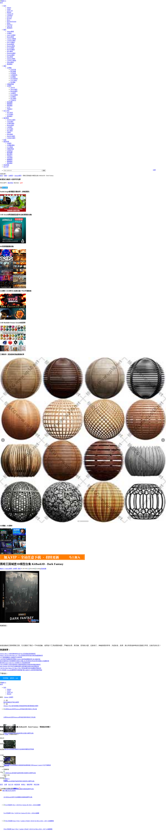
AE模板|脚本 (11, 145)
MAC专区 (6, 110)
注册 (154, 170)
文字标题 (13, 73)
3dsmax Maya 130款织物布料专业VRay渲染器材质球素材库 (18, 653)
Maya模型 (13, 98)
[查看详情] (83, 440)
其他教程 (9, 64)
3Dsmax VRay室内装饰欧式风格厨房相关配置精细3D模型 (20, 706)
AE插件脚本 (10, 123)
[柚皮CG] (3, 1)
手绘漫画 (9, 157)
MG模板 (12, 82)
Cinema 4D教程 (11, 38)
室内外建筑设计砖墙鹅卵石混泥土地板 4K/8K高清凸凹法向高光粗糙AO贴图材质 (24, 661)
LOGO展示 (13, 80)
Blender (9, 12)
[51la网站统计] (19, 788)
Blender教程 (10, 37)
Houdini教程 (10, 44)
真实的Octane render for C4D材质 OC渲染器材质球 (15, 662)
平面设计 (9, 109)
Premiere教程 (11, 55)
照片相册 (13, 71)
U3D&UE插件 (11, 138)
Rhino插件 (10, 134)
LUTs (8, 107)
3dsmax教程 (10, 31)
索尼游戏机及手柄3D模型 (11, 702)
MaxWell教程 (11, 49)
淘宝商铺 (6, 165)
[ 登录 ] (6, 734)
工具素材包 (13, 75)
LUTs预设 (10, 147)
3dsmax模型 (13, 89)
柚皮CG (2, 568)
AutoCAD (10, 10)
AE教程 (9, 33)
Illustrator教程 (11, 46)
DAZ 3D (9, 17)
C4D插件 (9, 127)
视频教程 (9, 159)
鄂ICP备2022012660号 (9, 790)
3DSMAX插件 (11, 120)
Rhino (8, 23)
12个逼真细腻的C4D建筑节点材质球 (11, 657)
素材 (4, 66)
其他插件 (9, 116)
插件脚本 (6, 118)
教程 (4, 29)
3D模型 (9, 86)
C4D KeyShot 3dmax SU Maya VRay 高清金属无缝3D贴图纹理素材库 (20, 668)
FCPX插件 (10, 114)
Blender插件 (10, 125)
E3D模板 (13, 77)
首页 (1, 2)
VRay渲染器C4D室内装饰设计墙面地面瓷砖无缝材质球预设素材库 (20, 664)
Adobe (9, 9)
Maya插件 (10, 130)
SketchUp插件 (11, 136)
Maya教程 (10, 51)
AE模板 (9, 67)
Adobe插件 (10, 121)
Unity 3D (9, 26)
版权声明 (29, 784)
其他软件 (9, 28)
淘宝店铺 (36, 784)
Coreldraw (10, 15)
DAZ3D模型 (14, 95)
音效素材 (9, 105)
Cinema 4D (10, 14)
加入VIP (5, 166)
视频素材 (9, 103)
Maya (8, 20)
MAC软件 (10, 112)
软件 (4, 6)
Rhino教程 (10, 57)
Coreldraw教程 (11, 40)
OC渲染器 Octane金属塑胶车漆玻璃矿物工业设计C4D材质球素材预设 (21, 670)
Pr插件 (9, 132)
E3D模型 (13, 96)
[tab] (78, 521)
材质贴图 (9, 102)
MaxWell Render (11, 21)
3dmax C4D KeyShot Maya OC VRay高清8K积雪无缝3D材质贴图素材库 (21, 655)
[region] (83, 440)
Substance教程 (11, 58)
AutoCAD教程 (11, 35)
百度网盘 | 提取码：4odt (10, 678)
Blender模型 (13, 91)
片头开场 (13, 69)
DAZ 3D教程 (11, 42)
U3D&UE (13, 100)
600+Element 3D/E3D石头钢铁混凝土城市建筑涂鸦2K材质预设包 (19, 666)
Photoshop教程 (11, 53)
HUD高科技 (14, 78)
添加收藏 (43, 568)
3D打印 (12, 87)
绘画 (4, 139)
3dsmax (9, 7)
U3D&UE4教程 (11, 60)
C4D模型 (13, 93)
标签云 (23, 784)
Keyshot (9, 18)
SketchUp (9, 24)
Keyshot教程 (10, 48)
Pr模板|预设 (10, 84)
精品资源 (6, 141)
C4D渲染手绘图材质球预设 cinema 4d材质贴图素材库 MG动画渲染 (20, 659)
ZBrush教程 (10, 62)
